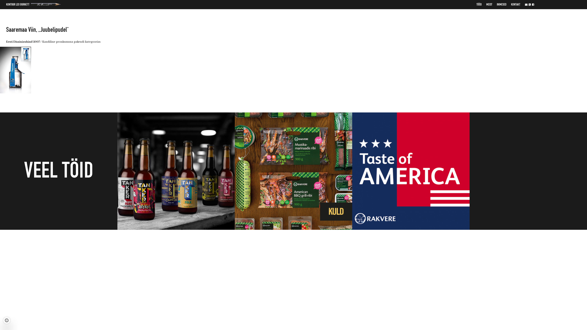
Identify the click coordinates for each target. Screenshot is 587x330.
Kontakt (515, 4)
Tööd (479, 4)
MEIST (489, 4)
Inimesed (501, 4)
